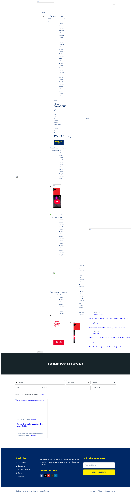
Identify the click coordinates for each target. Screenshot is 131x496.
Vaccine (101, 314)
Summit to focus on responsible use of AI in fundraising (109, 337)
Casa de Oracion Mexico (41, 491)
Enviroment (95, 314)
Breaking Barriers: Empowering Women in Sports (107, 328)
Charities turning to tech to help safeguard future (107, 347)
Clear (43, 394)
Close (40, 351)
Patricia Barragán (25, 429)
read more (33, 435)
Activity (94, 333)
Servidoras (33, 419)
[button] (113, 4)
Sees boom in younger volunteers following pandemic (108, 318)
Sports (98, 323)
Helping (95, 323)
